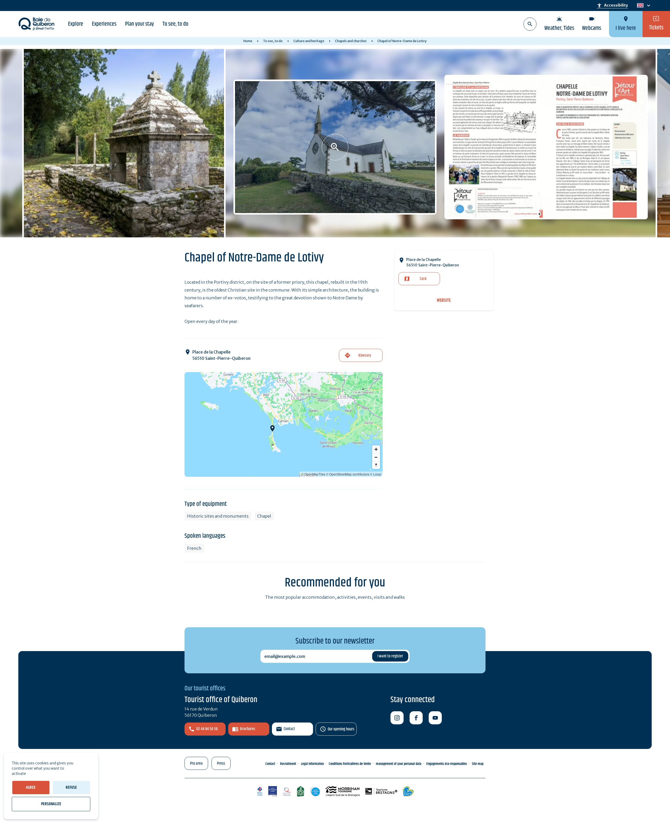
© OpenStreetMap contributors (347, 474)
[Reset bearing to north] (376, 465)
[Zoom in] (376, 449)
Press (221, 763)
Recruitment (288, 764)
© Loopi (375, 474)
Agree (31, 787)
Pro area (196, 763)
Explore (75, 24)
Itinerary (364, 355)
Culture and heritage (308, 41)
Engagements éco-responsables (446, 764)
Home (247, 41)
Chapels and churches (351, 41)
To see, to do (175, 24)
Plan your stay (139, 24)
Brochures (247, 729)
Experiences (104, 24)
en (640, 5)
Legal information (312, 764)
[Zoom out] (376, 457)
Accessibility (612, 5)
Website (444, 300)
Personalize (51, 804)
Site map (477, 764)
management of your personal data (398, 764)
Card (423, 279)
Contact (289, 729)
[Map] (284, 424)
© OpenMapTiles (313, 474)
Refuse (71, 787)
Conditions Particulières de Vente (350, 764)
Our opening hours (341, 729)
